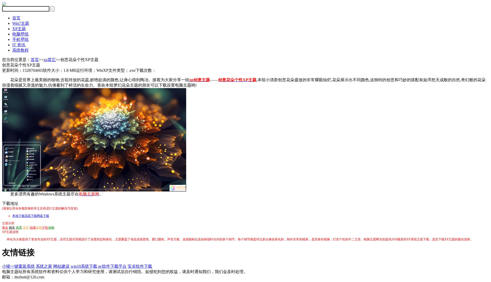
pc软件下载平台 (112, 266)
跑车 (12, 227)
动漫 (33, 227)
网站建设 (61, 266)
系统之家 (44, 266)
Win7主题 (20, 23)
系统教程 (20, 50)
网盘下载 (43, 216)
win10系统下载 (84, 266)
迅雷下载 (31, 216)
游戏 (39, 227)
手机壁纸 (20, 39)
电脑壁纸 (20, 34)
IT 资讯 (18, 45)
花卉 (26, 227)
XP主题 (19, 29)
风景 (19, 227)
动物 (51, 227)
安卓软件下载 (140, 266)
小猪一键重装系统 (18, 266)
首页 (16, 18)
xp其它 (49, 59)
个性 (45, 227)
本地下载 (18, 216)
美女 (5, 227)
